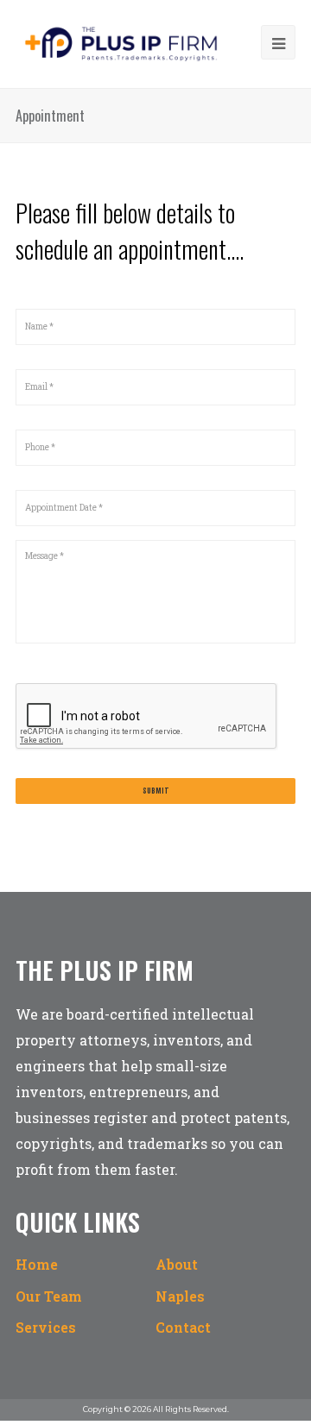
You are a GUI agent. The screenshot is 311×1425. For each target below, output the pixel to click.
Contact (183, 1327)
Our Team (49, 1296)
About (177, 1264)
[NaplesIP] (121, 42)
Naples (180, 1296)
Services (46, 1327)
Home (37, 1264)
